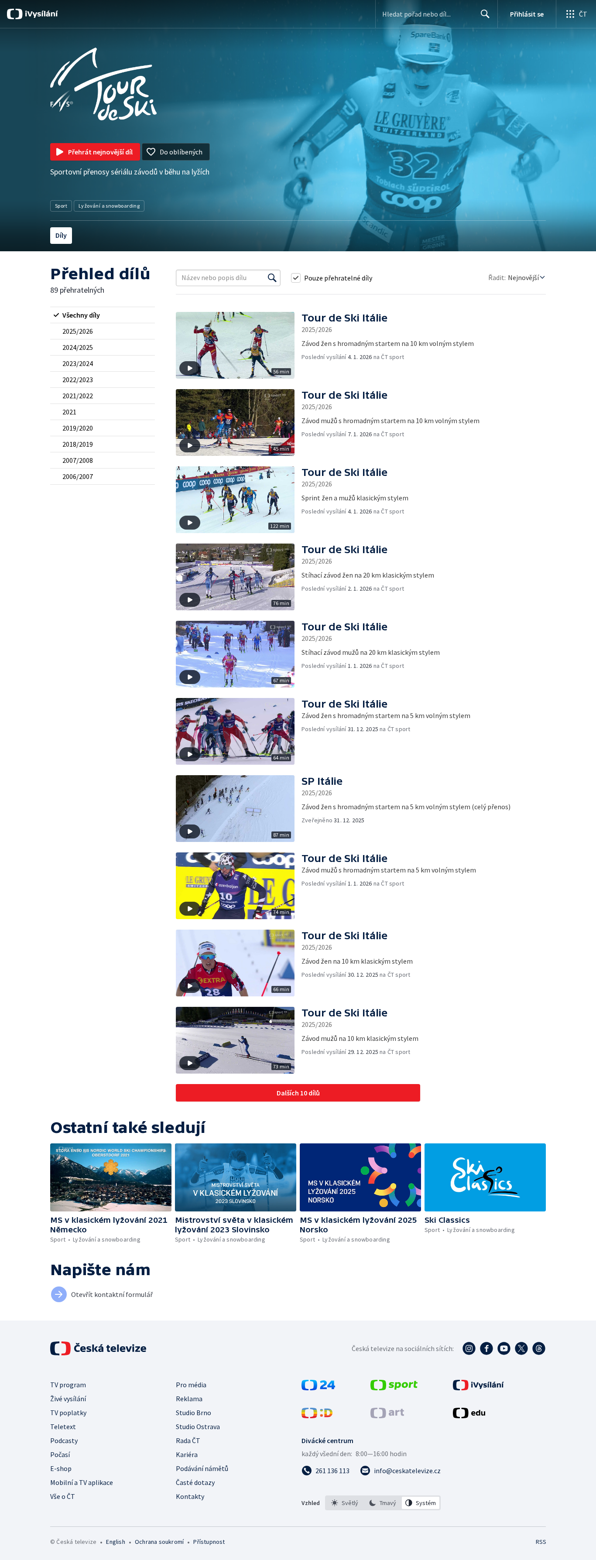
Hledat (485, 14)
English (115, 1542)
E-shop (61, 1468)
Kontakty (190, 1496)
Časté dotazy (195, 1482)
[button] (238, 345)
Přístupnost (209, 1542)
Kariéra (187, 1454)
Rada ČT (188, 1440)
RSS (541, 1542)
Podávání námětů (202, 1468)
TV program (68, 1384)
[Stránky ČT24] (318, 1387)
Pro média (191, 1384)
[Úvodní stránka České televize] (99, 1348)
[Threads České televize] (539, 1348)
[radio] (102, 315)
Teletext (63, 1426)
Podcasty (64, 1440)
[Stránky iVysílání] (478, 1387)
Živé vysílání (68, 1398)
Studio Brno (193, 1412)
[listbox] (383, 1502)
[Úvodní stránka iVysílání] (40, 14)
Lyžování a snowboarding (109, 205)
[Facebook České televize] (486, 1348)
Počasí (60, 1454)
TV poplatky (68, 1412)
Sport (61, 205)
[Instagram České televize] (469, 1348)
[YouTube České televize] (504, 1348)
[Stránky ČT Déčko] (316, 1415)
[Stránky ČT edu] (469, 1415)
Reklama (189, 1398)
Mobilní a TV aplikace (81, 1482)
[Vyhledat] (272, 277)
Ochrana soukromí (159, 1542)
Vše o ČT (62, 1496)
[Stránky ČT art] (387, 1415)
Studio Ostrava (198, 1426)
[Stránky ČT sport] (394, 1387)
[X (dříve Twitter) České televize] (521, 1348)
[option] (344, 1503)
